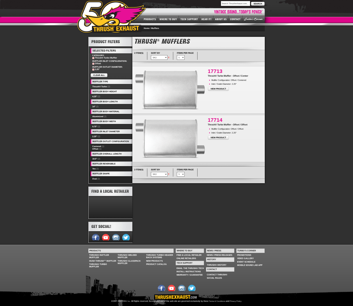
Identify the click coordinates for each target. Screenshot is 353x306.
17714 (215, 120)
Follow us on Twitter (126, 237)
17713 (215, 71)
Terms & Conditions (217, 301)
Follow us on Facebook (95, 237)
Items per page (185, 53)
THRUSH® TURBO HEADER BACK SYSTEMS (159, 256)
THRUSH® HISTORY (216, 265)
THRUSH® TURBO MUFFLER (98, 265)
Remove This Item (93, 58)
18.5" (94, 159)
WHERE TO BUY (168, 19)
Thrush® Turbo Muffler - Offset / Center (228, 76)
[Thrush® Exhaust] (112, 3)
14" (93, 106)
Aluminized (97, 116)
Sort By (155, 53)
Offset (95, 149)
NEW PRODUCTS (154, 261)
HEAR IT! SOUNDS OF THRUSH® (206, 19)
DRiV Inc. (127, 301)
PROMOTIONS (244, 255)
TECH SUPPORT (189, 19)
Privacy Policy (235, 301)
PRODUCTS (150, 19)
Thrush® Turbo (99, 86)
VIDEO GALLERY (245, 258)
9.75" (94, 126)
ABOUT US (221, 19)
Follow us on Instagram (116, 237)
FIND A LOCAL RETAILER (189, 255)
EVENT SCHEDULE (246, 262)
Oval (94, 179)
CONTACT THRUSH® (217, 275)
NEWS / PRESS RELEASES (219, 255)
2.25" (94, 136)
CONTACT (236, 19)
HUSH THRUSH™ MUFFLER (102, 261)
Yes (94, 169)
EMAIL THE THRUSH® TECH (190, 268)
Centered (96, 146)
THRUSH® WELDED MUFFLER (127, 256)
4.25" (94, 96)
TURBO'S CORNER (254, 19)
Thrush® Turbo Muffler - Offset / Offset (227, 124)
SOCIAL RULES (214, 278)
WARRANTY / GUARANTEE (189, 275)
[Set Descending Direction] (168, 57)
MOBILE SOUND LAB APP (249, 265)
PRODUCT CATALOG (156, 264)
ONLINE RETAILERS (186, 258)
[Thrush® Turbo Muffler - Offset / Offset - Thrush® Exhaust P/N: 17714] (171, 138)
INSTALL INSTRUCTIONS (188, 271)
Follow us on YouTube (106, 237)
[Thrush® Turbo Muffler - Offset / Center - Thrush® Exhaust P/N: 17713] (171, 89)
